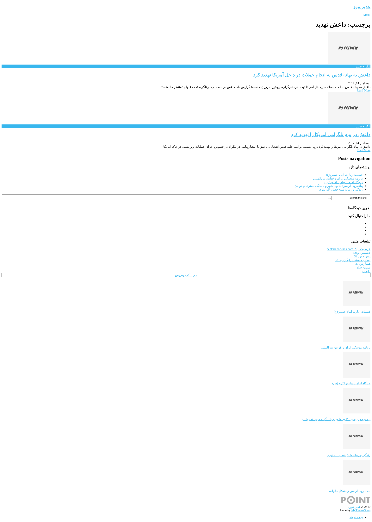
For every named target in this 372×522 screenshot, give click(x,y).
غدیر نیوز (361, 6)
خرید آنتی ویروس (186, 275)
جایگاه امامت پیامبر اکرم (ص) (344, 182)
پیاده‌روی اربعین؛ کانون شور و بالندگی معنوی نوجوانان (328, 185)
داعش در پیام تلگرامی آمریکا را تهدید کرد (330, 134)
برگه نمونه (356, 517)
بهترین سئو (363, 267)
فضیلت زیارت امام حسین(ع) (344, 174)
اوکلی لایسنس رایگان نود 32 (352, 260)
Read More (363, 90)
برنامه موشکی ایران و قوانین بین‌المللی (338, 178)
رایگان (366, 271)
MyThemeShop (360, 510)
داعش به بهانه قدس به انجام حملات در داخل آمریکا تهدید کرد (311, 74)
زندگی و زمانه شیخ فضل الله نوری (341, 189)
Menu (366, 14)
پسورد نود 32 (362, 256)
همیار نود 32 (362, 263)
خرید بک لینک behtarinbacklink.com (348, 249)
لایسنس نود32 (361, 252)
